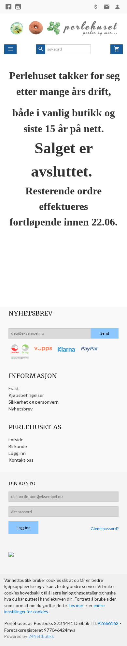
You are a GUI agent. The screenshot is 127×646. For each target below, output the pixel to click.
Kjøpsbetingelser (26, 395)
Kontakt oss (21, 460)
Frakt (13, 388)
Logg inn (17, 453)
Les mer (76, 605)
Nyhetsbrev (20, 408)
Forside (15, 439)
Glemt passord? (105, 528)
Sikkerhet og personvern (33, 402)
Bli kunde (17, 446)
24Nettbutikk (41, 636)
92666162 (108, 623)
